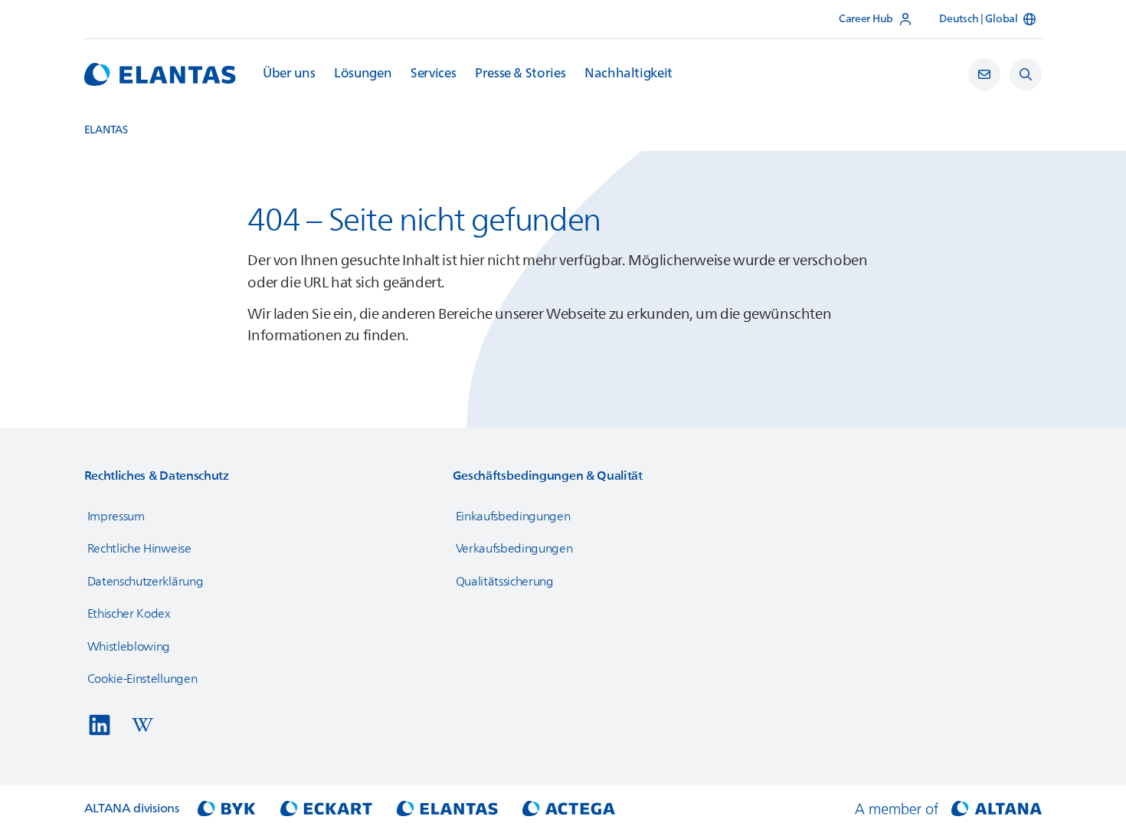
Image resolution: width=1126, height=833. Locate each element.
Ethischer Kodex (129, 614)
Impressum (116, 516)
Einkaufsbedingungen (513, 516)
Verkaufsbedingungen (514, 549)
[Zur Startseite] (160, 74)
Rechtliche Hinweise (139, 549)
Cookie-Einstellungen (142, 679)
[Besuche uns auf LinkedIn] (99, 725)
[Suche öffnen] (1026, 74)
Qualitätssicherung (505, 582)
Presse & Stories (520, 74)
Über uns (289, 74)
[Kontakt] (984, 74)
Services (433, 74)
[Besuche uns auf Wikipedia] (142, 725)
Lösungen (362, 74)
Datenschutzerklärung (145, 582)
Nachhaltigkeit (628, 74)
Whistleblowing (129, 647)
